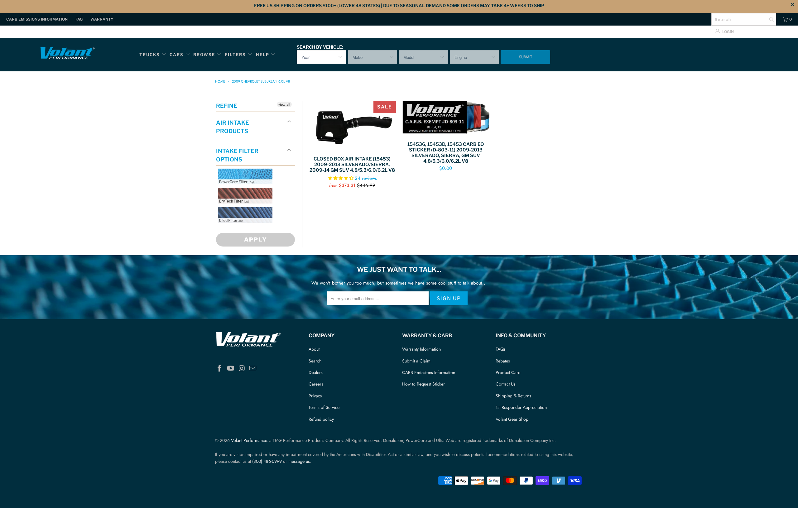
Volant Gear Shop (512, 419)
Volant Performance (249, 440)
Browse (204, 54)
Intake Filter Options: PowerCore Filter (243, 191)
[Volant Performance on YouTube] (231, 368)
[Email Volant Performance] (253, 368)
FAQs (501, 349)
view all (284, 104)
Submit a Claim (416, 361)
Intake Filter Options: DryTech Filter (243, 211)
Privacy (315, 396)
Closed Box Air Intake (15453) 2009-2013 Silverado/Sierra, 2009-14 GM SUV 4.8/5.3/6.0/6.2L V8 (352, 125)
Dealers (316, 372)
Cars (177, 54)
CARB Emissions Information (37, 19)
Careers (316, 384)
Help (262, 54)
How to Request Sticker (423, 384)
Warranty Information (421, 349)
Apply (255, 239)
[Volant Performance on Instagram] (242, 368)
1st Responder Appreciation (521, 407)
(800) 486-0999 (267, 461)
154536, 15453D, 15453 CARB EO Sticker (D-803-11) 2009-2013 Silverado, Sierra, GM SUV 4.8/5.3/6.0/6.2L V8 (445, 118)
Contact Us (506, 384)
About (314, 349)
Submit (525, 57)
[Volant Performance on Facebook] (219, 368)
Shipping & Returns (513, 396)
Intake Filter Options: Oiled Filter (249, 230)
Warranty (101, 19)
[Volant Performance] (67, 54)
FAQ (79, 19)
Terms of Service (324, 407)
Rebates (503, 361)
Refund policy (321, 419)
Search (315, 361)
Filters (236, 54)
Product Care (508, 372)
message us (299, 461)
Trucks (149, 54)
